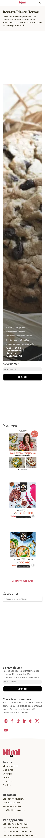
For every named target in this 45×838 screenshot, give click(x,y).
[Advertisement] (22, 54)
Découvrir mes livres (22, 580)
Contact (7, 785)
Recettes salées (11, 802)
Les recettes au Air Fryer (15, 823)
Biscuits (10, 327)
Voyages (7, 773)
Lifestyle (7, 777)
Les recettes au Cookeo (15, 827)
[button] (4, 3)
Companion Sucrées (15, 332)
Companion (20, 327)
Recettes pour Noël (25, 344)
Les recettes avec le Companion (20, 835)
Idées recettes (10, 766)
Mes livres (8, 769)
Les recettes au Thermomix (17, 831)
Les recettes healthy (13, 798)
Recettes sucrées (12, 806)
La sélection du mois (14, 810)
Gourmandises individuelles (19, 336)
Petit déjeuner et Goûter (17, 340)
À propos (8, 781)
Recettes (10, 344)
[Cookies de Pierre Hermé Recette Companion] (22, 222)
